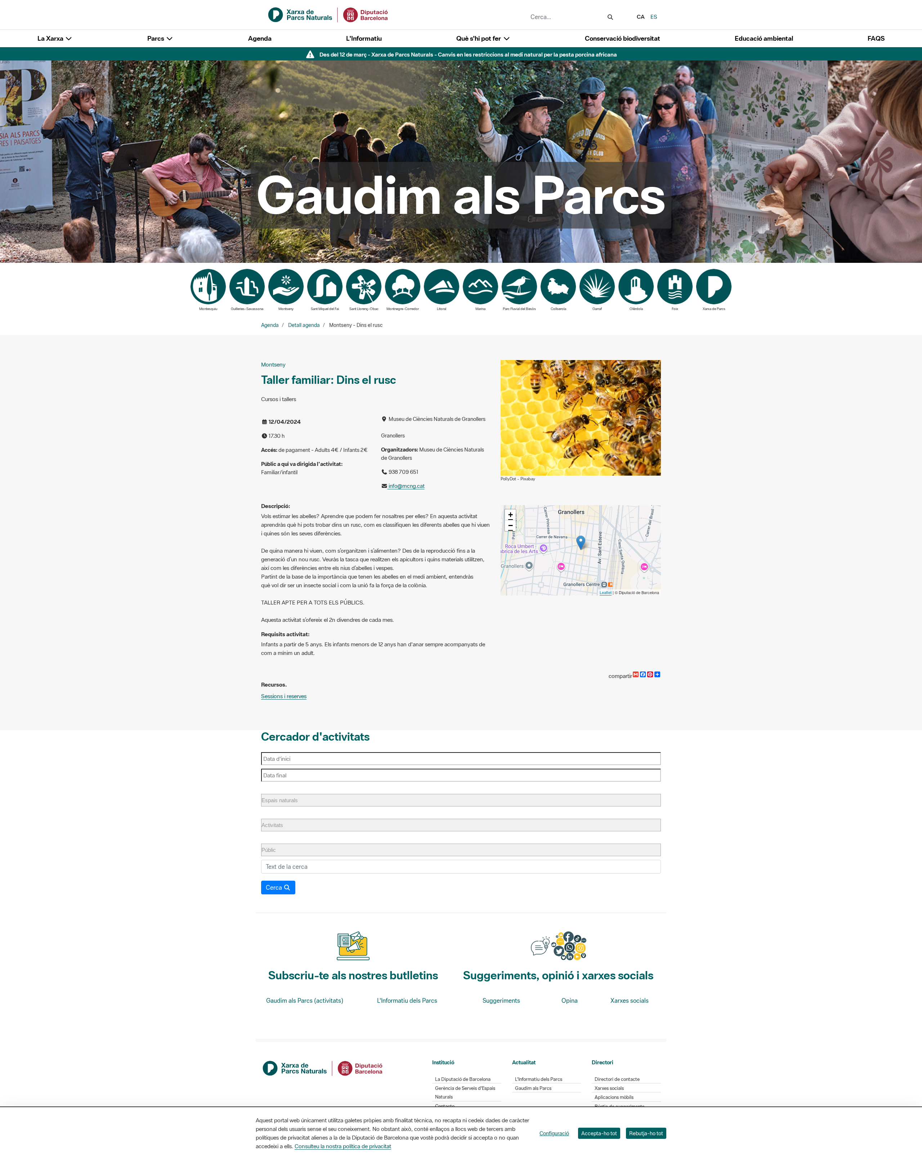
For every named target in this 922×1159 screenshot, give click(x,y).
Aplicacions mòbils (614, 1097)
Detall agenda (304, 325)
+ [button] (510, 514)
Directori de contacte (617, 1079)
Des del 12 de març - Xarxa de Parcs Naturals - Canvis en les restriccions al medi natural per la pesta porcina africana (468, 54)
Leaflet (606, 592)
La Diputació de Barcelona (463, 1079)
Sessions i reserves (283, 696)
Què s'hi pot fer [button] (479, 38)
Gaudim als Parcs (533, 1088)
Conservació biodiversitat (622, 38)
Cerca (274, 887)
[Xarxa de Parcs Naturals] (328, 14)
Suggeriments (501, 1001)
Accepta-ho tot (599, 1133)
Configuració (554, 1133)
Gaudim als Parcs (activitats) (304, 1001)
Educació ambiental (764, 38)
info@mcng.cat (406, 485)
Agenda (260, 38)
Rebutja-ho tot (646, 1133)
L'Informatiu (364, 38)
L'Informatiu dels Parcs (407, 1001)
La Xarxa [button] (51, 38)
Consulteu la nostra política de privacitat (343, 1146)
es (653, 16)
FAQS (876, 38)
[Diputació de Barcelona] (323, 1067)
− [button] (510, 525)
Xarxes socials (629, 1001)
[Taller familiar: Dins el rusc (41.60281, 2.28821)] (580, 542)
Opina (569, 1001)
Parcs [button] (156, 38)
